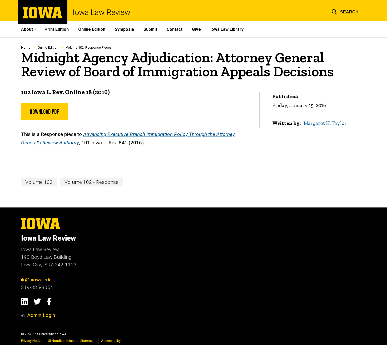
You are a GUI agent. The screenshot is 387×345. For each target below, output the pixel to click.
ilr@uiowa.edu (36, 280)
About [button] (27, 29)
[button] (345, 11)
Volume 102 (39, 182)
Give (196, 29)
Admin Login (41, 315)
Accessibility (111, 341)
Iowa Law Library (227, 29)
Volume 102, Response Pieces (89, 47)
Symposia (124, 29)
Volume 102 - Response (91, 182)
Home (25, 47)
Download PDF (44, 111)
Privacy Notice (31, 341)
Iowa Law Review (101, 12)
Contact (174, 29)
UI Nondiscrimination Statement (72, 341)
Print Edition (56, 29)
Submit (150, 29)
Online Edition (91, 29)
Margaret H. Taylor (325, 123)
